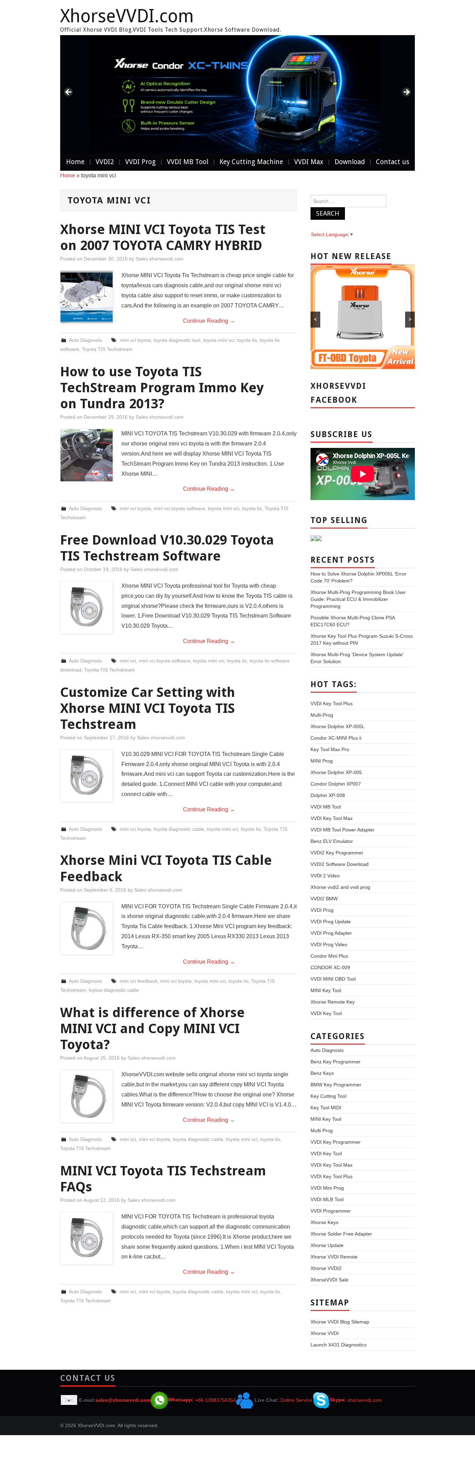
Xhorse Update (327, 1245)
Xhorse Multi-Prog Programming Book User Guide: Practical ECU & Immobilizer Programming (358, 599)
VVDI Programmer (331, 1211)
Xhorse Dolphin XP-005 (336, 772)
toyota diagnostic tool (177, 340)
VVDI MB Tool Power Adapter (343, 829)
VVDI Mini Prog (327, 1188)
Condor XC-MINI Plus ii (336, 738)
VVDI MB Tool (187, 162)
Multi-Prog (322, 715)
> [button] (406, 92)
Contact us (392, 162)
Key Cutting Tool (328, 1096)
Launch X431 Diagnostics (339, 1345)
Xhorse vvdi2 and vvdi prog (340, 887)
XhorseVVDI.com (127, 16)
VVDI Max (308, 162)
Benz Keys (322, 1073)
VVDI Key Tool (326, 1013)
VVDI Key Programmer (336, 1142)
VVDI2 (105, 162)
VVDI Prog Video (329, 944)
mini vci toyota (135, 340)
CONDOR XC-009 (330, 967)
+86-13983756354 (215, 1399)
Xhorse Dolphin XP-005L (338, 726)
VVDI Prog (140, 162)
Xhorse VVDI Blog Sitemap (340, 1322)
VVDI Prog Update (331, 921)
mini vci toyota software (179, 508)
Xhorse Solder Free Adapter (341, 1234)
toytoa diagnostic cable (114, 990)
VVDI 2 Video (325, 875)
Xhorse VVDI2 (326, 1268)
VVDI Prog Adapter (331, 933)
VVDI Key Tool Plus (332, 703)
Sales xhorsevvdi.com (160, 259)
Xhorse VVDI (325, 1333)
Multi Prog (322, 1130)
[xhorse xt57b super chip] (237, 94)
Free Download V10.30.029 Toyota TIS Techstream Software (167, 548)
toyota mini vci (218, 340)
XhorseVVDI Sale (329, 1279)
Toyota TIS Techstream (107, 349)
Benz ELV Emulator (332, 841)
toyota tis (247, 340)
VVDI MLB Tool (327, 1199)
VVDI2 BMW (324, 898)
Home (75, 162)
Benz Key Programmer (336, 1061)
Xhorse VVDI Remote (334, 1257)
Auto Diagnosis (85, 340)
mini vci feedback (139, 981)
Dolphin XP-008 (328, 795)
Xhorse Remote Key (333, 1002)
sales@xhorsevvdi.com (123, 1399)
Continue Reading (209, 321)
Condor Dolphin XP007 (336, 784)
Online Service (296, 1399)
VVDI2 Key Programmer (337, 852)
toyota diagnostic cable (179, 829)
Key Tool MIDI (326, 1107)
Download (350, 162)
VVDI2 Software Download (340, 864)
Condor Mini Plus (329, 956)
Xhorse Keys (324, 1222)
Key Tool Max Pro (330, 749)
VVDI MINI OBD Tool (333, 979)
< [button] (69, 92)
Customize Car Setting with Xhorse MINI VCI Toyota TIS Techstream (147, 708)
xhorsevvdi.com (364, 1399)
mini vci (128, 660)
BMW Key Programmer (336, 1084)
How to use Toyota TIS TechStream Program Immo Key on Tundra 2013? (162, 387)
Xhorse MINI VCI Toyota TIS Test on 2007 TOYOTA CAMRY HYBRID (162, 237)
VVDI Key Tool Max (332, 818)
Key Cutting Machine (251, 162)
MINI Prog (322, 761)
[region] (237, 94)
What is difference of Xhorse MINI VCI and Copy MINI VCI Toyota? (152, 1028)
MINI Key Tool (326, 990)
